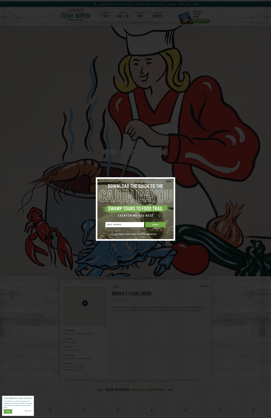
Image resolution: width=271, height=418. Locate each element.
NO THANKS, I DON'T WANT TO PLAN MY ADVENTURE (135, 234)
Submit (155, 225)
